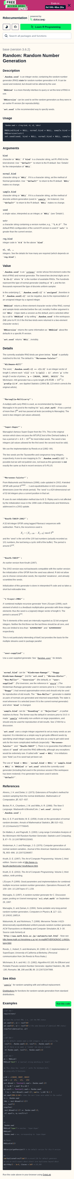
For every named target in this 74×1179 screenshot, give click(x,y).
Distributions (8, 991)
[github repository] (15, 27)
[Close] (69, 5)
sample (41, 199)
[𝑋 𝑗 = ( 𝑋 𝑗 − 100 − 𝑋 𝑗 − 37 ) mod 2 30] (37, 532)
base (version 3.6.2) (16, 49)
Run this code (63, 1004)
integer (30, 272)
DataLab (47, 1174)
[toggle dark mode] (6, 27)
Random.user (44, 658)
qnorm (53, 683)
